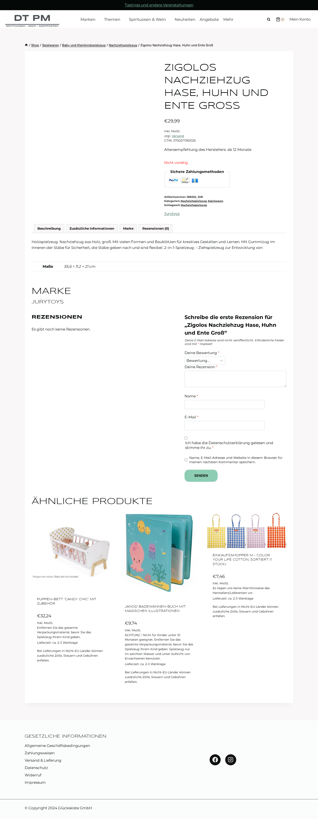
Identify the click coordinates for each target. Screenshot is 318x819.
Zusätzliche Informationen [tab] (91, 228)
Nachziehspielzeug (194, 201)
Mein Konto (300, 19)
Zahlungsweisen (40, 753)
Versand (178, 136)
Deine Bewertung (202, 353)
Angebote (209, 19)
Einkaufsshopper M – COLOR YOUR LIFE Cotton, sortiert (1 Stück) (242, 560)
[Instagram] (230, 759)
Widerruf (33, 775)
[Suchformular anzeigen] (268, 19)
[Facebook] (215, 759)
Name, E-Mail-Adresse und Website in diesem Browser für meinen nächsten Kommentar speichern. (236, 460)
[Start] (26, 45)
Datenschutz (36, 768)
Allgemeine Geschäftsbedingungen (57, 745)
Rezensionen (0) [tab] (155, 228)
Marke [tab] (128, 228)
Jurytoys (172, 213)
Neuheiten (185, 19)
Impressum (35, 782)
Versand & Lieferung (43, 760)
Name (191, 396)
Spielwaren (215, 201)
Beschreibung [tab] (49, 228)
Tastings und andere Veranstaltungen (159, 5)
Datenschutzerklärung (229, 443)
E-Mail (192, 417)
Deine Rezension (201, 367)
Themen (112, 19)
